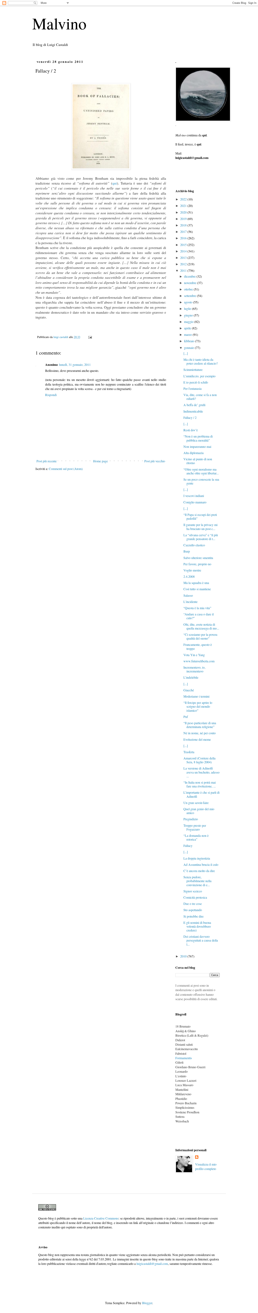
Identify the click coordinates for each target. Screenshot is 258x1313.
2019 (183, 219)
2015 (183, 245)
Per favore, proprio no (197, 564)
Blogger (147, 1303)
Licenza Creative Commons (101, 1218)
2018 (183, 225)
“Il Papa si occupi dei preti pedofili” (200, 516)
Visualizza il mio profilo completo (205, 1166)
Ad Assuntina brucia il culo (200, 864)
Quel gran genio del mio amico (198, 811)
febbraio (189, 341)
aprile (188, 328)
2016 (183, 238)
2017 (183, 231)
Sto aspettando (192, 910)
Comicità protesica (195, 897)
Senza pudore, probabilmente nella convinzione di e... (197, 881)
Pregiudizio (190, 819)
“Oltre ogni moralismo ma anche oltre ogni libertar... (201, 471)
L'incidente (190, 601)
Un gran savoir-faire (196, 803)
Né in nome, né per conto (199, 733)
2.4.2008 (189, 576)
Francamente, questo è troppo (197, 646)
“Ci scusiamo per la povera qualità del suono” (200, 636)
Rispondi (51, 395)
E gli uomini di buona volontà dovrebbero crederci (197, 926)
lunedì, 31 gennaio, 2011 (75, 364)
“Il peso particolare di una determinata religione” (199, 725)
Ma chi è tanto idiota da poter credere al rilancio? (200, 361)
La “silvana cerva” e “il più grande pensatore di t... (200, 537)
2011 (183, 270)
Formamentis (183, 1058)
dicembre (190, 276)
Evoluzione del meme (197, 739)
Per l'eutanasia (192, 388)
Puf (185, 717)
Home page (100, 461)
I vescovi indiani (193, 496)
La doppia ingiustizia (196, 858)
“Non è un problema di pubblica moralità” (198, 438)
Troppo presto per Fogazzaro (194, 827)
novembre (190, 283)
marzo (188, 334)
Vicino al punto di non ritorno (197, 461)
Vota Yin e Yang (194, 655)
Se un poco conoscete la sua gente (201, 481)
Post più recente (46, 461)
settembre (190, 296)
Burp (186, 551)
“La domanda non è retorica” (196, 837)
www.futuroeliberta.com (198, 661)
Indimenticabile (193, 411)
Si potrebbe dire (193, 916)
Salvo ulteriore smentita (198, 558)
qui (114, 183)
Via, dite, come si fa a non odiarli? (200, 397)
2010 (183, 956)
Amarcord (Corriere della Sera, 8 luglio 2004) (199, 760)
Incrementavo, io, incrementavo (194, 669)
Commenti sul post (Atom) (66, 469)
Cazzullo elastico (194, 545)
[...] (185, 353)
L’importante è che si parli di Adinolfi (201, 794)
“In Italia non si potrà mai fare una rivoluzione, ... (199, 784)
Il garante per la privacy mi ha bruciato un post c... (200, 527)
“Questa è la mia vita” (197, 608)
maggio (189, 321)
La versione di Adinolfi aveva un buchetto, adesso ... (201, 772)
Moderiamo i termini (196, 696)
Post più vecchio (154, 461)
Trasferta (188, 752)
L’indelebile (190, 677)
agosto (188, 302)
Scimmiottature (193, 369)
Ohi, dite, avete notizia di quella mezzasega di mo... (201, 626)
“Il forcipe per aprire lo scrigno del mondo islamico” (197, 706)
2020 (183, 212)
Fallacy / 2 (190, 417)
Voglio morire (192, 570)
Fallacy (187, 845)
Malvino (59, 23)
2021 (183, 205)
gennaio (189, 347)
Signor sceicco (192, 891)
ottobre (189, 289)
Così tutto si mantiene (197, 589)
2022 (183, 199)
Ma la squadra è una (196, 583)
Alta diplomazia (193, 453)
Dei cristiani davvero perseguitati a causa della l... (200, 940)
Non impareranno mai (197, 446)
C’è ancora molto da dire (199, 871)
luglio (188, 308)
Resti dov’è (190, 430)
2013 (183, 257)
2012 (183, 264)
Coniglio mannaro (194, 502)
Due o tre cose (192, 903)
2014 (183, 251)
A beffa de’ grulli (194, 405)
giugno (189, 315)
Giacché (188, 690)
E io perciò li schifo (195, 382)
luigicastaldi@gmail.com (152, 1263)
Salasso (188, 595)
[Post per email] (90, 337)
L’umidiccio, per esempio (199, 376)
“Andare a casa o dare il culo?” (198, 616)
